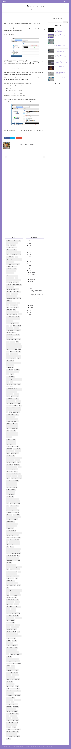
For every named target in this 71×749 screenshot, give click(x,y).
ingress (14, 466)
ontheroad (10, 286)
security (9, 252)
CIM (11, 514)
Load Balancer (11, 302)
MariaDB (17, 560)
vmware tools (11, 489)
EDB (19, 537)
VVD (17, 599)
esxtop (13, 341)
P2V (11, 386)
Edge (19, 384)
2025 (30, 243)
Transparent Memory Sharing (13, 590)
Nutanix (9, 314)
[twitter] (65, 1)
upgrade (9, 309)
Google (13, 430)
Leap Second (10, 557)
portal (15, 476)
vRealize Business (12, 487)
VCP (20, 339)
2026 (30, 241)
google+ (19, 137)
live (8, 654)
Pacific (15, 314)
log (17, 341)
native (8, 473)
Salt (12, 435)
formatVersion (11, 638)
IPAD (11, 351)
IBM (17, 432)
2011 (30, 312)
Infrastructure (11, 555)
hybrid (8, 466)
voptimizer (10, 729)
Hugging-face (16, 553)
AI (7, 412)
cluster (17, 451)
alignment (10, 394)
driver (12, 400)
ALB (11, 503)
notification (10, 663)
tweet (8, 708)
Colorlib (49, 747)
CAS (8, 381)
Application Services (13, 510)
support (15, 405)
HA (19, 548)
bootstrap (10, 613)
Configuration (11, 535)
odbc (8, 665)
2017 (30, 261)
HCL (8, 386)
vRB (8, 374)
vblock (9, 718)
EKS (7, 539)
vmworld (9, 321)
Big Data (15, 282)
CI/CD (13, 416)
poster (9, 674)
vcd (16, 275)
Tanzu (14, 268)
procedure (10, 261)
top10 (13, 271)
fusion (17, 460)
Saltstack (17, 334)
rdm (20, 476)
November (32, 274)
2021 (30, 252)
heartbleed (10, 647)
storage (16, 369)
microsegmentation (12, 658)
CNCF (18, 514)
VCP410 (12, 592)
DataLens (13, 537)
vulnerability (10, 376)
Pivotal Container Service (12, 389)
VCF (16, 435)
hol (16, 647)
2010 (30, 314)
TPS (15, 391)
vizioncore (10, 722)
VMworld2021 (10, 599)
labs (8, 469)
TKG (8, 305)
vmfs (15, 724)
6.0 (10, 501)
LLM (18, 555)
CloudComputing (12, 526)
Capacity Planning (12, 519)
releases (9, 282)
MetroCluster (11, 332)
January (32, 307)
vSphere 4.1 (10, 273)
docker (9, 268)
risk (8, 688)
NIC (19, 569)
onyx (12, 665)
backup (13, 608)
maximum (9, 656)
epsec (15, 633)
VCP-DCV (9, 437)
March (31, 303)
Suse (18, 585)
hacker (14, 640)
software (17, 695)
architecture (10, 316)
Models (9, 562)
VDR (8, 595)
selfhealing (10, 367)
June (31, 286)
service (9, 690)
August (32, 281)
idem (15, 649)
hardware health (12, 645)
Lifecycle (17, 351)
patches (18, 403)
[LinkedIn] (62, 1)
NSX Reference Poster (61, 40)
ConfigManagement (12, 421)
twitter (13, 137)
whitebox (17, 736)
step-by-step (16, 252)
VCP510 (18, 592)
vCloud (12, 245)
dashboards (10, 624)
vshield (16, 327)
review (15, 343)
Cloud (19, 280)
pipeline (15, 670)
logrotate (14, 469)
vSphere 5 (9, 296)
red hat (17, 679)
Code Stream (10, 532)
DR (16, 423)
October (32, 277)
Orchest (9, 576)
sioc (14, 690)
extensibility (10, 636)
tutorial (16, 706)
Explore (16, 539)
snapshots (10, 369)
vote (11, 374)
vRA (20, 254)
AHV (18, 501)
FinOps (13, 544)
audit (8, 608)
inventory (9, 652)
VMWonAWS (17, 595)
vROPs (14, 485)
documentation (11, 631)
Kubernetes (13, 254)
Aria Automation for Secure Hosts (13, 379)
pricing (18, 362)
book (8, 396)
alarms (16, 604)
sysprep (9, 372)
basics (16, 394)
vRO (14, 309)
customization (11, 318)
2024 (30, 245)
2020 (30, 254)
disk (8, 400)
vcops (8, 720)
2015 (30, 266)
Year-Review (14, 305)
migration (9, 471)
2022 (30, 250)
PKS (8, 325)
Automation (10, 256)
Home (4, 1)
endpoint (9, 633)
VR (11, 325)
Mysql (15, 567)
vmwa (14, 727)
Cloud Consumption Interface (12, 346)
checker (9, 615)
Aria (15, 296)
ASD (8, 505)
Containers (10, 275)
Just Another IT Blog (19, 747)
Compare (18, 532)
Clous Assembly (11, 530)
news (8, 293)
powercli (14, 293)
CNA (8, 245)
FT (7, 542)
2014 (30, 268)
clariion (15, 615)
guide (19, 462)
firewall (18, 636)
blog (17, 316)
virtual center (15, 407)
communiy (18, 617)
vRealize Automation (13, 264)
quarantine (10, 679)
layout (16, 652)
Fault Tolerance (14, 542)
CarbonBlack (10, 521)
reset (17, 686)
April (31, 300)
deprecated (15, 627)
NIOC (8, 571)
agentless (9, 604)
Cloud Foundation (12, 523)
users (13, 708)
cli (13, 451)
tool (15, 482)
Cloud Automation (12, 419)
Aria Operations (11, 266)
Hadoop (9, 300)
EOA (19, 349)
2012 (30, 310)
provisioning (10, 677)
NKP (12, 571)
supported (17, 699)
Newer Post (9, 156)
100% (17, 498)
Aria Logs (17, 330)
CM (14, 514)
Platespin (16, 576)
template (15, 372)
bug (8, 341)
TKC (8, 587)
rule (12, 688)
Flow (18, 544)
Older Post (40, 156)
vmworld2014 (10, 491)
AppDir (15, 507)
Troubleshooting (12, 339)
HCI (7, 551)
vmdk (16, 722)
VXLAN (8, 602)
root (8, 478)
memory (9, 343)
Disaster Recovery (12, 425)
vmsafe (9, 727)
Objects (14, 573)
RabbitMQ (9, 334)
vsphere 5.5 (10, 496)
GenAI (12, 546)
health (12, 403)
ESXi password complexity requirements (59, 30)
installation (17, 325)
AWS (10, 412)
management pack (15, 654)
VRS (19, 356)
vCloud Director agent (34, 298)
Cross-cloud (10, 423)
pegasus (9, 670)
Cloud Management (12, 289)
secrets (17, 688)
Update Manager (11, 356)
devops (16, 398)
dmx (15, 629)
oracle (9, 476)
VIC (16, 256)
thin (12, 702)
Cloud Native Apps (12, 242)
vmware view (17, 410)
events (18, 400)
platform (9, 672)
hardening (10, 642)
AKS (8, 503)
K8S (7, 254)
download (18, 457)
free (12, 460)
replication (10, 686)
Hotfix (8, 553)
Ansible (9, 507)
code (8, 453)
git (7, 403)
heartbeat (10, 464)
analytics (9, 606)
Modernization (11, 564)
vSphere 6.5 (13, 715)
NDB (15, 569)
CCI (19, 343)
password (9, 327)
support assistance (12, 480)
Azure (8, 416)
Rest (16, 583)
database (9, 398)
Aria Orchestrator (12, 414)
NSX (18, 302)
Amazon (16, 505)
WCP (20, 314)
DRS (16, 349)
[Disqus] (25, 178)
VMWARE (9, 240)
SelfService (13, 353)
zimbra (9, 738)
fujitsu (9, 640)
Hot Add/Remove (15, 551)
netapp (17, 661)
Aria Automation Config (14, 298)
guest (14, 462)
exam (8, 460)
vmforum (9, 724)
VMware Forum (11, 439)
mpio (15, 471)
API (19, 503)
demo (8, 627)
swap (8, 702)
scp (12, 478)
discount (9, 629)
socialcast (10, 695)
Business (16, 512)
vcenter (14, 718)
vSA (8, 715)
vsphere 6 (17, 729)
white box (9, 736)
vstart (8, 734)
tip (20, 405)
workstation (10, 498)
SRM (16, 277)
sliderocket (10, 693)
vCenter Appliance (12, 711)
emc (18, 631)
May (31, 288)
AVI (11, 505)
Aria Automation (11, 249)
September (33, 279)
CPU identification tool (14, 517)
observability (16, 473)
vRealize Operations (13, 713)
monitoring (10, 661)
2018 (30, 259)
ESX (17, 323)
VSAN (8, 358)
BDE (14, 280)
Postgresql (10, 578)
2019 (30, 256)
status (13, 697)
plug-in (9, 405)
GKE (8, 546)
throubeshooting (12, 704)
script (8, 271)
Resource (9, 391)
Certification (10, 323)
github (8, 462)
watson (14, 734)
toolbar (9, 706)
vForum (9, 485)
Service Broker (11, 585)
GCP (8, 430)
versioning (15, 720)
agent (17, 602)
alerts (16, 446)
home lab (9, 649)
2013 (30, 270)
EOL (8, 351)
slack (18, 690)
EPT (11, 539)
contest (13, 358)
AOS (15, 503)
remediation (10, 683)
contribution (10, 455)
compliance (14, 453)
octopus (18, 663)
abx (13, 602)
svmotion (9, 482)
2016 (30, 263)
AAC (14, 501)
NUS (20, 571)
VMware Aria (16, 240)
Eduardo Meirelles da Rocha (27, 144)
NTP (16, 571)
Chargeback (10, 277)
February (32, 305)
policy (16, 672)
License (9, 284)
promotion (10, 365)
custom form (10, 622)
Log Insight (10, 560)
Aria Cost (16, 412)
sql (16, 478)
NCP (8, 353)
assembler (17, 606)
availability (16, 448)
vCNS (18, 318)
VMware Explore (11, 597)
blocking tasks (11, 611)
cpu (17, 396)
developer (10, 457)
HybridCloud (10, 432)
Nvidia (8, 573)
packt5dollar (11, 668)
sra (20, 478)
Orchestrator (17, 284)
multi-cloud (10, 360)
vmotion (9, 410)
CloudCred (10, 528)
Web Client (10, 446)
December (32, 272)
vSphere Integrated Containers (12, 259)
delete (17, 624)
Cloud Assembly (11, 384)
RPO (16, 578)
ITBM (8, 435)
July (31, 283)
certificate (17, 291)
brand (8, 451)
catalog (17, 613)
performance (14, 307)
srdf (8, 697)
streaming (10, 699)
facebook (7, 137)
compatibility (10, 620)
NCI (11, 569)
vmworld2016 (10, 494)
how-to (16, 464)
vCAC (8, 407)
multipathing (10, 362)
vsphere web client (12, 731)
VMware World (11, 441)
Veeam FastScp (11, 444)
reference (10, 681)
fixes (18, 358)
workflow (10, 330)
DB (18, 535)
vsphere (9, 280)
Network (9, 291)
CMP (11, 381)
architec (9, 448)
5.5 (7, 501)
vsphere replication (13, 312)
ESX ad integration (12, 428)
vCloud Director (12, 247)
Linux (17, 557)
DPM (8, 537)
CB (7, 514)
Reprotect (10, 583)
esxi (8, 307)
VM (11, 595)
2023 (30, 247)
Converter (10, 349)
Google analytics (12, 548)
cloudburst (10, 617)
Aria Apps (9, 512)
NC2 (8, 569)
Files (8, 544)
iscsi (19, 466)
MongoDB (9, 567)
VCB (8, 592)
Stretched (10, 337)
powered (15, 674)
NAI (20, 567)
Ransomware (10, 580)
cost (12, 396)
